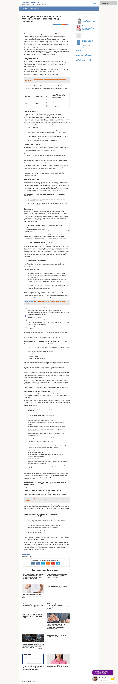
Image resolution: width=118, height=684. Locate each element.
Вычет (77, 56)
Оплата (83, 31)
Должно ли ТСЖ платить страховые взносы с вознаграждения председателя (85, 49)
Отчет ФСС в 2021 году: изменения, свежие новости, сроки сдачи (85, 54)
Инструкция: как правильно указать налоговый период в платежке (85, 59)
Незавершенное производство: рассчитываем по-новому (89, 20)
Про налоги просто (30, 2)
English (94, 3)
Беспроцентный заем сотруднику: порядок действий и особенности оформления (88, 27)
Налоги (25, 8)
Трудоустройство (34, 8)
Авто (83, 22)
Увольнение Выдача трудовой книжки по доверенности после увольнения (87, 42)
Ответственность (86, 33)
